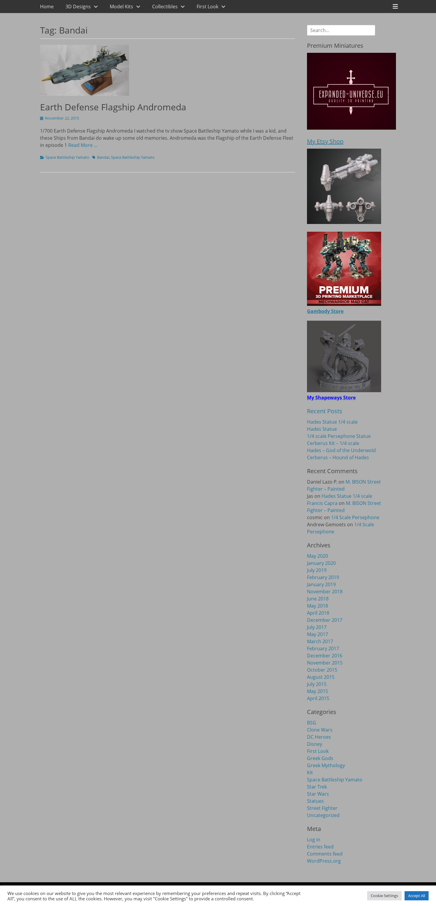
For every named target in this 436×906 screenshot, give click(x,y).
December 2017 (324, 620)
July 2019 (317, 570)
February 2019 (323, 577)
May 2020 (317, 556)
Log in (313, 839)
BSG (311, 722)
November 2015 (325, 662)
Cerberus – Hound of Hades (338, 457)
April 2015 (318, 698)
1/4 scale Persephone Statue (339, 436)
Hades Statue (322, 429)
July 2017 (317, 627)
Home (47, 6)
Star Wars (318, 794)
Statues (315, 801)
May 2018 (317, 606)
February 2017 (323, 648)
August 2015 (321, 677)
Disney (314, 744)
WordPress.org (324, 861)
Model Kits (121, 6)
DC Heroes (319, 737)
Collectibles (165, 6)
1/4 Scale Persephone (355, 517)
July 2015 (317, 684)
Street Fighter (322, 808)
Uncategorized (323, 815)
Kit (310, 772)
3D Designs (78, 6)
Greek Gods (320, 758)
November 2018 (325, 591)
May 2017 (317, 634)
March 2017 (320, 641)
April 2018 (318, 613)
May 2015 (317, 691)
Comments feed (325, 854)
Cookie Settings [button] (384, 895)
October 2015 (322, 670)
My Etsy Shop (325, 141)
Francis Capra (322, 503)
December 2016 (324, 655)
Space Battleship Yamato (67, 157)
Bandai (103, 157)
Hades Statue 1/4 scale (332, 422)
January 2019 (321, 584)
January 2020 (321, 563)
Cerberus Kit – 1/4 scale (333, 443)
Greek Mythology (326, 765)
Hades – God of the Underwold (341, 450)
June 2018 (318, 598)
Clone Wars (319, 730)
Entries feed (320, 846)
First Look (207, 6)
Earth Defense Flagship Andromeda (113, 107)
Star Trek (317, 786)
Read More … (83, 145)
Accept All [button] (416, 895)
